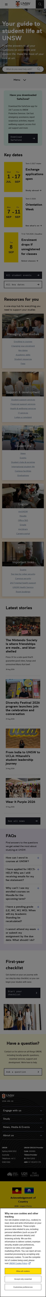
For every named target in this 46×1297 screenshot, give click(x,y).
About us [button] (8, 1135)
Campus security (23, 578)
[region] (23, 1252)
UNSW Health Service (23, 587)
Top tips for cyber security (23, 574)
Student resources (23, 359)
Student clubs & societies (23, 462)
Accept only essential (23, 1279)
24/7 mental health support (23, 583)
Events (23, 458)
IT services (23, 413)
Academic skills (23, 355)
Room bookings (23, 591)
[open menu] (6, 4)
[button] (23, 138)
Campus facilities (23, 471)
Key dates (23, 350)
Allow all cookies (23, 1271)
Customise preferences (23, 1287)
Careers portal (23, 533)
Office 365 (23, 520)
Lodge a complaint (23, 417)
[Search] (40, 4)
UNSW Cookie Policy (20, 1263)
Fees (23, 363)
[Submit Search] (38, 69)
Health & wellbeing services (23, 408)
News (23, 453)
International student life (23, 466)
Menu (17, 79)
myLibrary (23, 529)
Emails (23, 525)
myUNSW (23, 511)
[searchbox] (23, 69)
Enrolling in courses (23, 341)
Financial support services (23, 404)
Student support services (23, 399)
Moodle (23, 516)
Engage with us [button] (12, 1110)
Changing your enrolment (23, 346)
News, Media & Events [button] (16, 1127)
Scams (23, 569)
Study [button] (6, 1118)
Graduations (23, 475)
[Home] (23, 4)
